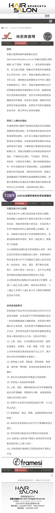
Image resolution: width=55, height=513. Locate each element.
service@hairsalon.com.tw (31, 501)
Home (6, 28)
